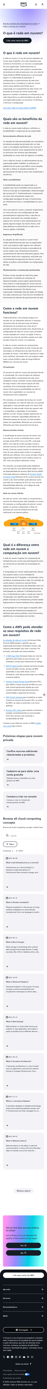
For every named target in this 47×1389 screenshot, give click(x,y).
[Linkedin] (12, 1357)
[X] (4, 1357)
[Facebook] (8, 1357)
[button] (17, 40)
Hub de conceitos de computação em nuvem (20, 23)
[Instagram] (16, 1357)
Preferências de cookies (12, 1378)
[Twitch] (20, 1357)
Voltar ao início (22, 1364)
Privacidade (7, 1370)
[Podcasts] (28, 1357)
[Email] (32, 1357)
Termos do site (20, 1370)
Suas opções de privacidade (13, 1374)
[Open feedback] (44, 694)
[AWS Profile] (42, 4)
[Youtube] (24, 1357)
